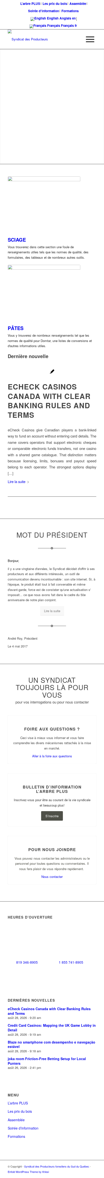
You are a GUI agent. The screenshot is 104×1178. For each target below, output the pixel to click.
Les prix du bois (20, 1111)
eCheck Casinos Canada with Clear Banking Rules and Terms (49, 400)
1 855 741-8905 (71, 962)
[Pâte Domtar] (44, 292)
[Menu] (90, 39)
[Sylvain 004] (44, 203)
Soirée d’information (43, 11)
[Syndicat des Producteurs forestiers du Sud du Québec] (43, 39)
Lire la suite (16, 481)
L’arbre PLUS (18, 1103)
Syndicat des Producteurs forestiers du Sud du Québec (56, 1166)
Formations (70, 11)
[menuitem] (30, 3)
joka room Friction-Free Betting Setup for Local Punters (47, 1061)
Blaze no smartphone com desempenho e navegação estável (51, 1044)
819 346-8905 (27, 962)
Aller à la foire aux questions (52, 756)
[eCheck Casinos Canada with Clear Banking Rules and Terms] (52, 372)
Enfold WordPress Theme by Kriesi (28, 1172)
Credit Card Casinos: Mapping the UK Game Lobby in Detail (52, 1027)
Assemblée (16, 1119)
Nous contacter (52, 876)
